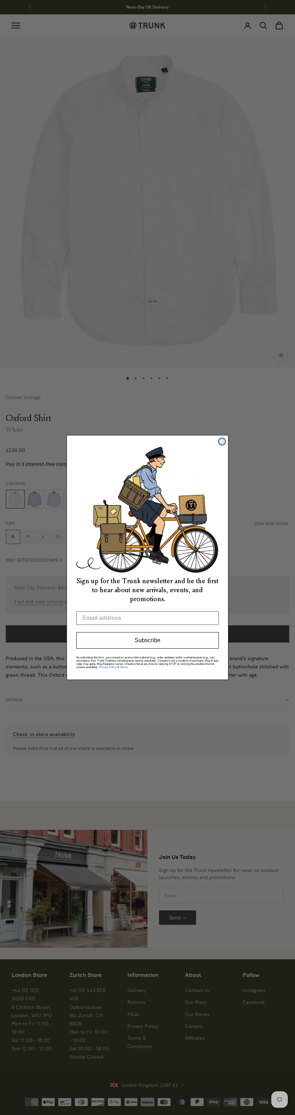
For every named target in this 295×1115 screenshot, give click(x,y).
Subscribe (147, 640)
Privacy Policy (108, 667)
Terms (124, 667)
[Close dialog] (222, 441)
